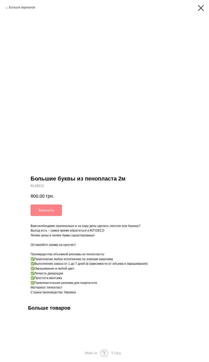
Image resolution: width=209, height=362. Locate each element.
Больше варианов (22, 7)
